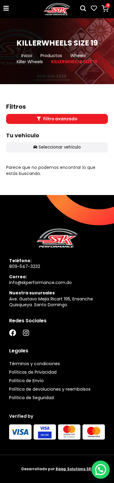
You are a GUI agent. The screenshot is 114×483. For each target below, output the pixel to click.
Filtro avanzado (59, 119)
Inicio (26, 56)
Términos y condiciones (34, 364)
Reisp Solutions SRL (74, 468)
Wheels (78, 56)
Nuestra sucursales (32, 293)
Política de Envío (26, 381)
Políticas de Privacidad (33, 372)
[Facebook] (12, 332)
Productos (51, 56)
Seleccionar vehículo (60, 147)
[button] (101, 470)
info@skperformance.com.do (40, 282)
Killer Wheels (30, 62)
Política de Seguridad (31, 398)
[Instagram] (25, 332)
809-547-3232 (24, 266)
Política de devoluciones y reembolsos (50, 389)
